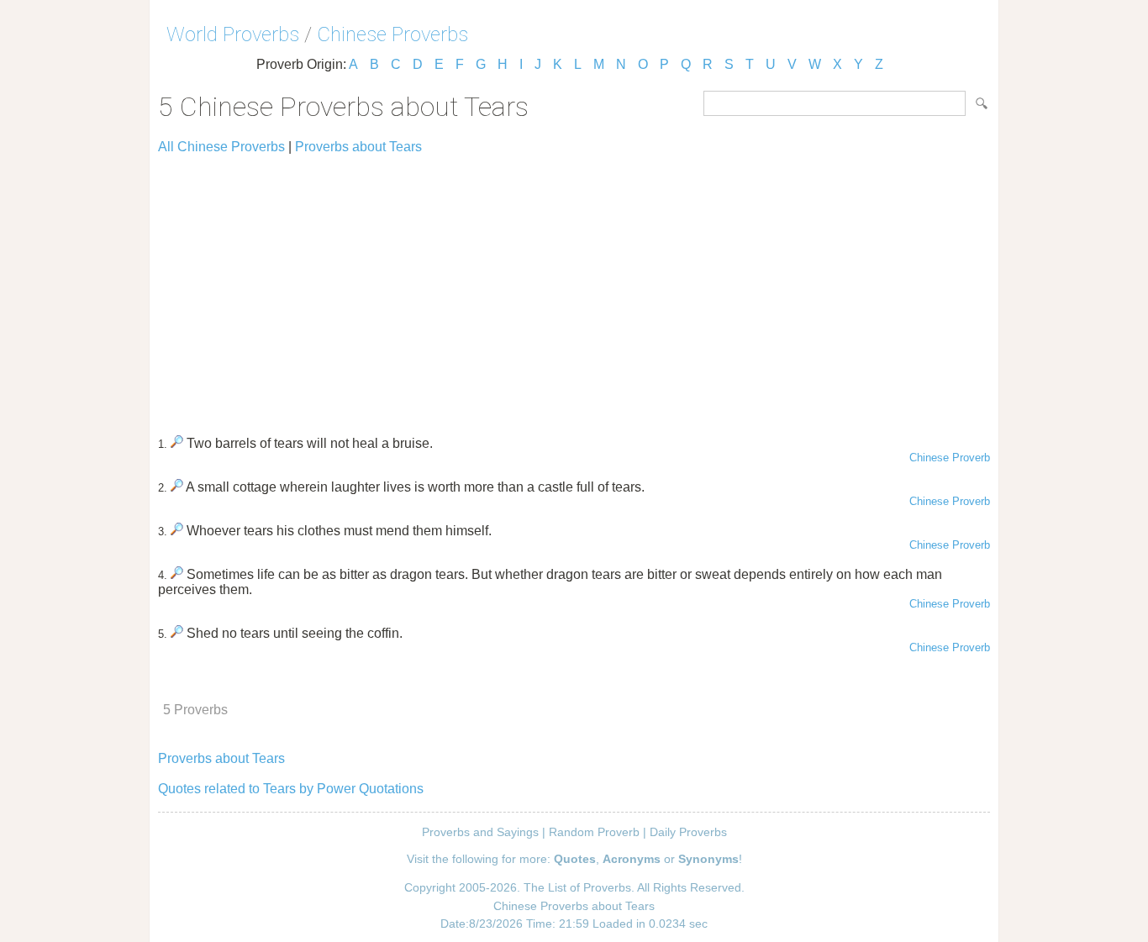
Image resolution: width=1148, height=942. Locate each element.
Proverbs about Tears (358, 146)
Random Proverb (594, 832)
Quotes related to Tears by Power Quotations (291, 788)
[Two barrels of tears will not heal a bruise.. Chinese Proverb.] (177, 443)
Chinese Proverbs (392, 34)
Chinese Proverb (949, 457)
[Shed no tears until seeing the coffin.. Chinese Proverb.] (177, 633)
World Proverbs (232, 34)
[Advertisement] (574, 287)
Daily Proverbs (688, 832)
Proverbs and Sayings (480, 832)
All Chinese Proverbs (221, 146)
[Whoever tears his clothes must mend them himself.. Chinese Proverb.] (177, 531)
